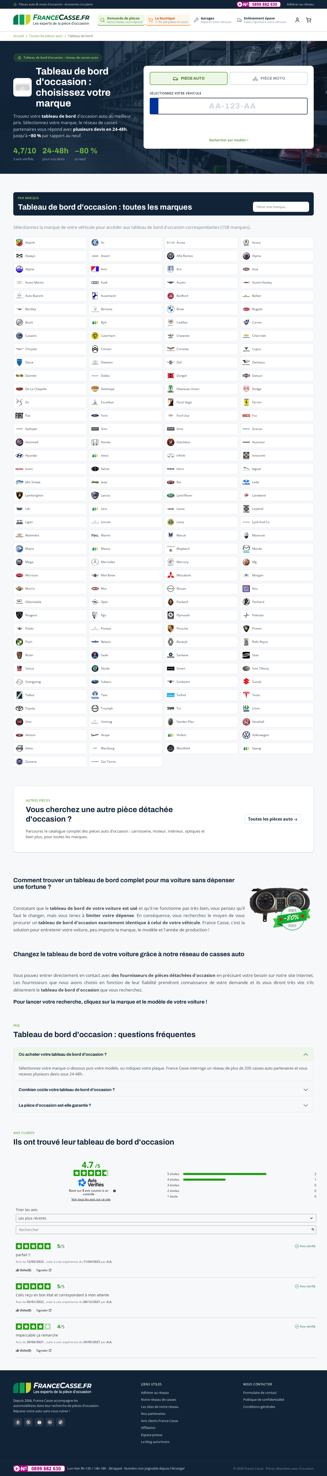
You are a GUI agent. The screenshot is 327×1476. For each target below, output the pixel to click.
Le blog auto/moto (155, 1441)
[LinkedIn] (49, 1422)
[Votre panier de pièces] (308, 20)
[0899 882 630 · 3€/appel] (259, 4)
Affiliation (148, 1427)
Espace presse (151, 1434)
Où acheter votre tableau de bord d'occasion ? (63, 1054)
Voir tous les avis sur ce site (91, 1199)
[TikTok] (60, 1422)
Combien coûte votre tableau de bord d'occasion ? (67, 1089)
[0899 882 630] (39, 1468)
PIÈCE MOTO (273, 78)
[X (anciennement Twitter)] (28, 1422)
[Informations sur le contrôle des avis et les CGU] (114, 1191)
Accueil (18, 36)
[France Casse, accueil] (51, 20)
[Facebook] (17, 1422)
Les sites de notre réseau (160, 1406)
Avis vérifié (308, 1246)
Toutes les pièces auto (46, 36)
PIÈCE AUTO (193, 78)
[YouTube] (39, 1422)
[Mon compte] (297, 20)
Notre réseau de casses (158, 1399)
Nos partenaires (153, 1413)
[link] (50, 242)
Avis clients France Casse (159, 1420)
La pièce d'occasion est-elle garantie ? (55, 1105)
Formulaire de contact (260, 1392)
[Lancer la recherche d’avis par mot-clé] (313, 1230)
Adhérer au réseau (300, 4)
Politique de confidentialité (263, 1399)
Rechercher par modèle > (228, 140)
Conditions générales (259, 1406)
